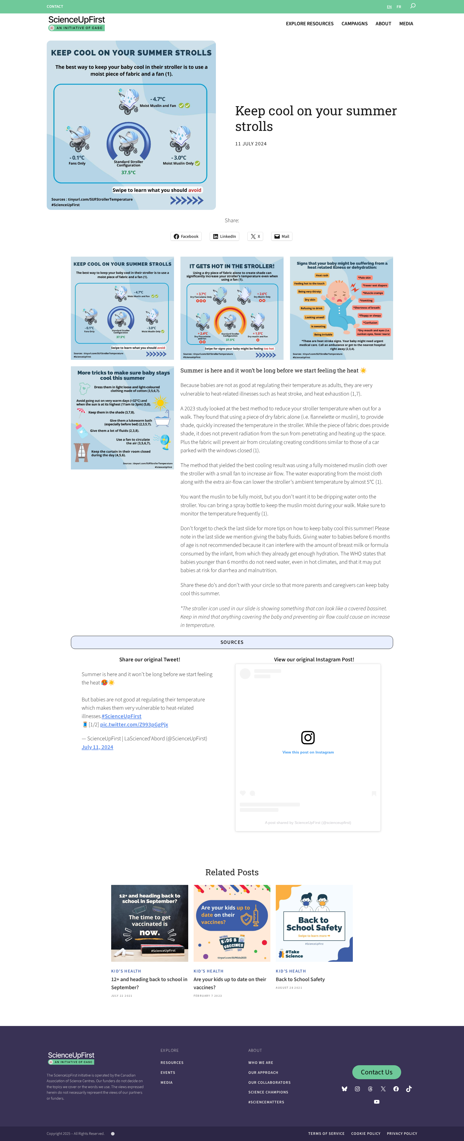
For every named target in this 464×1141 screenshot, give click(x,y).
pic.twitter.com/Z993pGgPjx (134, 725)
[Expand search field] (413, 6)
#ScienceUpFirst (122, 716)
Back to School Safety (300, 979)
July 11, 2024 (97, 747)
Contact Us (377, 1072)
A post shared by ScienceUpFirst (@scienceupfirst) (308, 822)
